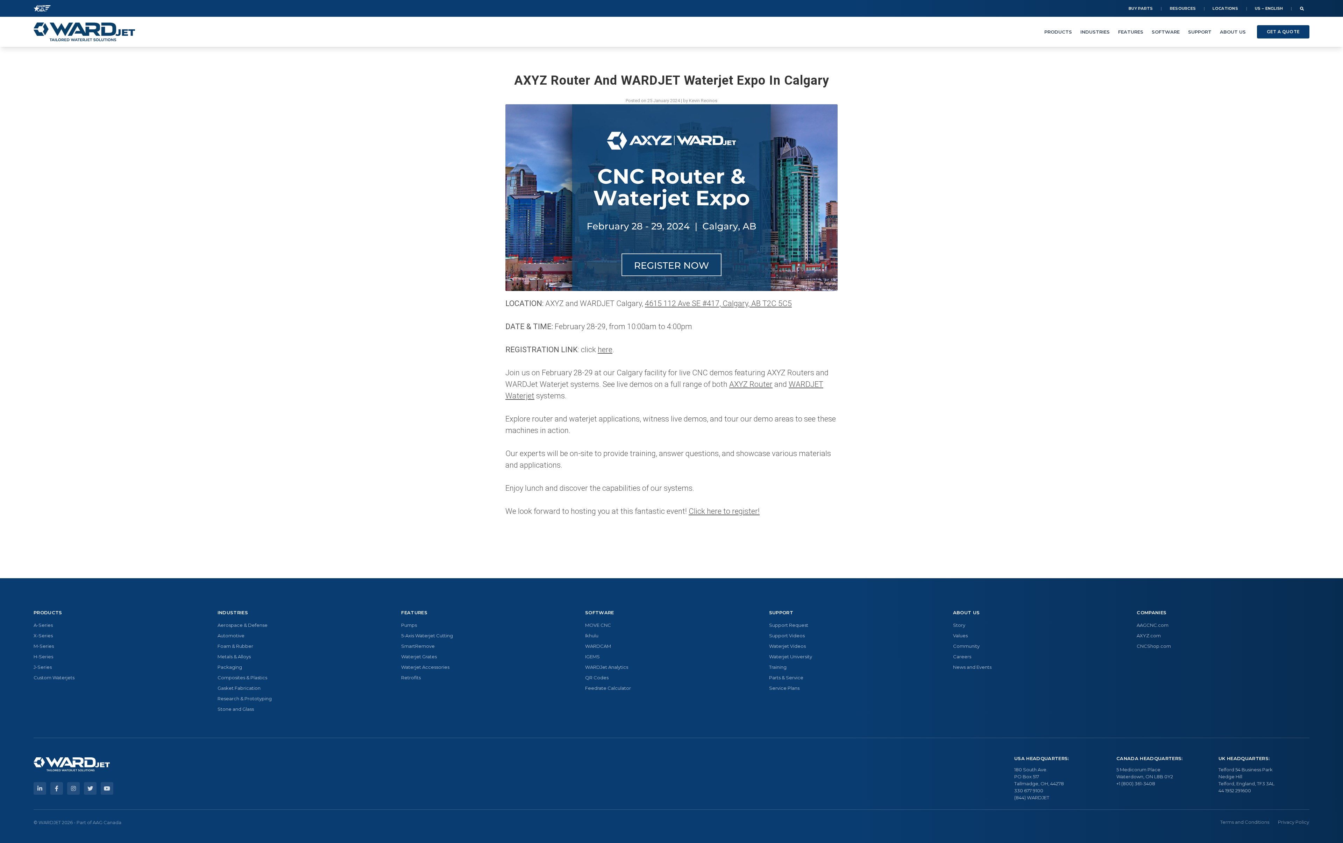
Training (778, 667)
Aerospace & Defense (243, 625)
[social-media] (40, 788)
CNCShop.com (1154, 646)
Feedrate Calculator (608, 688)
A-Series (43, 625)
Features (1130, 32)
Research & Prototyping (245, 698)
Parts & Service (786, 677)
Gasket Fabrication (239, 688)
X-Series (43, 635)
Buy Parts (1141, 8)
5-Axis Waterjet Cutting (427, 635)
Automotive (231, 635)
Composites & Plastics (242, 677)
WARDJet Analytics (606, 667)
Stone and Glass (236, 709)
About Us (1233, 32)
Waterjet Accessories (425, 667)
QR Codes (597, 677)
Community (966, 646)
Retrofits (411, 677)
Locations (1225, 8)
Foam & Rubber (235, 646)
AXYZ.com (1149, 635)
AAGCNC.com (1152, 625)
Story (959, 625)
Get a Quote (1283, 31)
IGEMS (592, 656)
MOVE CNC (598, 625)
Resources (1183, 8)
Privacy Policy (1293, 822)
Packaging (230, 667)
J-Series (43, 667)
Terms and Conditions (1244, 822)
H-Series (43, 656)
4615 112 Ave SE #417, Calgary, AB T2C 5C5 (718, 303)
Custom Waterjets (54, 677)
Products (1058, 32)
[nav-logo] (84, 31)
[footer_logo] (72, 764)
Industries (1095, 32)
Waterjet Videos (787, 646)
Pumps (409, 625)
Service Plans (784, 688)
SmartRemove (418, 646)
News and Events (972, 667)
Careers (962, 656)
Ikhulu (591, 635)
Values (960, 635)
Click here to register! (724, 511)
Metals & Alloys (234, 656)
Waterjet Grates (419, 656)
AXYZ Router (751, 384)
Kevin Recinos (703, 100)
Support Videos (787, 635)
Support (1199, 32)
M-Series (44, 646)
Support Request (788, 625)
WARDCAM (598, 646)
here (605, 349)
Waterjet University (790, 656)
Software (1166, 32)
